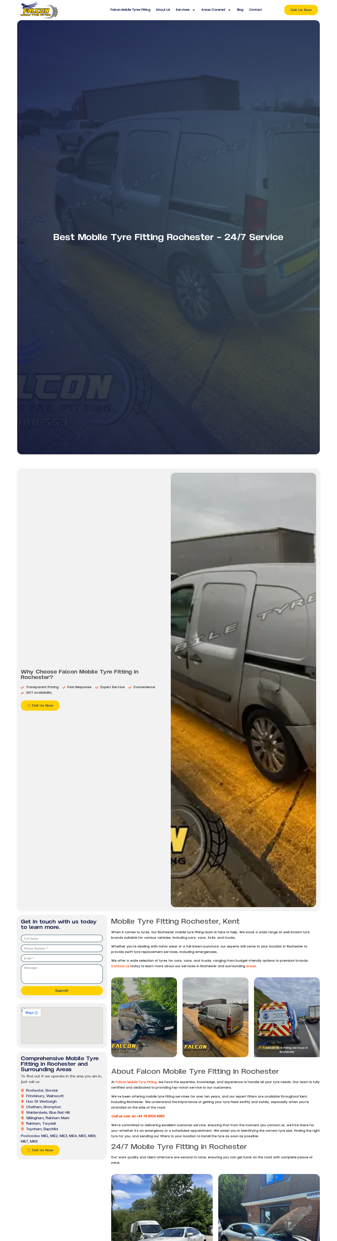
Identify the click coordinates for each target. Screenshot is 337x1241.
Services (183, 10)
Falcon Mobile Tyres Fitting (130, 10)
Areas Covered (213, 10)
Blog (240, 10)
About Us (163, 10)
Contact (255, 10)
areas (251, 966)
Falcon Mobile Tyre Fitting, (136, 1082)
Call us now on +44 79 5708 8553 (137, 1116)
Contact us (120, 966)
